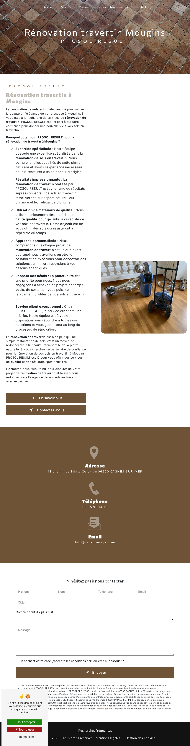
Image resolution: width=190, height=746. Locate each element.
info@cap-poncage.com (95, 542)
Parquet (84, 7)
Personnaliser (25, 736)
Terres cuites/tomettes (112, 7)
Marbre (66, 7)
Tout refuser (26, 729)
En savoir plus (50, 398)
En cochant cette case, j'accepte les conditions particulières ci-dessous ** (71, 661)
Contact (140, 7)
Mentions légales (108, 738)
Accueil (48, 7)
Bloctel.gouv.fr (104, 708)
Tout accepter (26, 722)
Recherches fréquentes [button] (95, 730)
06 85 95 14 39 (95, 507)
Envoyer (99, 672)
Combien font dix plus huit (34, 612)
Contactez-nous (50, 410)
